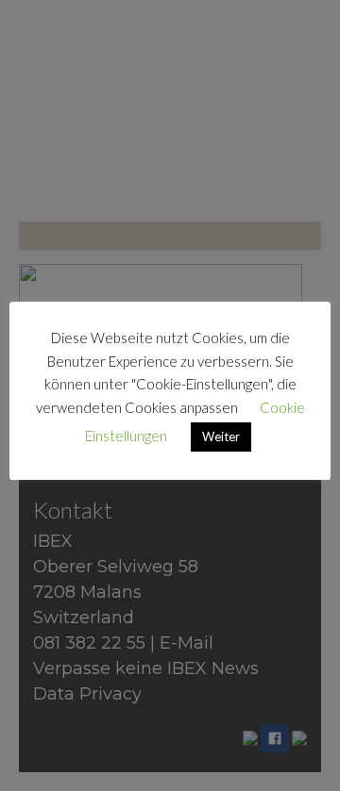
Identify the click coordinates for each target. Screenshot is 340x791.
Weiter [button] (221, 436)
